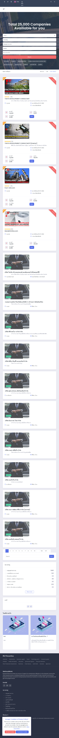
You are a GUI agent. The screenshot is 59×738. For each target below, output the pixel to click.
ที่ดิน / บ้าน (34, 306)
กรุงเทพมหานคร (10, 276)
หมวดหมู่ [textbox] (5, 39)
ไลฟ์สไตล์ (7, 706)
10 (34, 550)
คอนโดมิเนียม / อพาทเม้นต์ (38, 276)
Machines (21, 663)
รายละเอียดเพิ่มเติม (36, 105)
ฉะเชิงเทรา (9, 395)
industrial (5, 659)
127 (46, 550)
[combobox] (29, 40)
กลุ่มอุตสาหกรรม (9, 693)
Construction (12, 659)
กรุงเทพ (8, 103)
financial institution (40, 661)
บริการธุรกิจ (8, 697)
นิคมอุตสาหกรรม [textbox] (7, 44)
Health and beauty (13, 661)
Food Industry (28, 663)
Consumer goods (45, 659)
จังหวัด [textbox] (5, 48)
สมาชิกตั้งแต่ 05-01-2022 (38, 103)
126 (42, 550)
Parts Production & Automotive (10, 663)
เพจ (47, 71)
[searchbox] (10, 52)
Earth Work (35, 663)
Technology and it (35, 659)
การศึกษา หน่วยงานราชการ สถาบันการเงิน (15, 710)
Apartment (48, 663)
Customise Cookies (22, 732)
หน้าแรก (42, 71)
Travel (28, 659)
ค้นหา (29, 57)
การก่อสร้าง (8, 695)
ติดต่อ (31, 116)
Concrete (42, 663)
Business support (21, 659)
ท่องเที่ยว (7, 702)
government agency (29, 661)
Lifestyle (5, 661)
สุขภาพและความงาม (10, 704)
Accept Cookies (10, 732)
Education (21, 661)
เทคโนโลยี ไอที (9, 699)
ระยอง (7, 306)
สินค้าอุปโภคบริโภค (10, 708)
